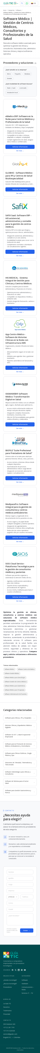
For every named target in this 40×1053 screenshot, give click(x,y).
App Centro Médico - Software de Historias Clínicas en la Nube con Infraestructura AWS (16, 338)
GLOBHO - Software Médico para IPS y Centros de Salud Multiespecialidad (18, 175)
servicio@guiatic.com (10, 1034)
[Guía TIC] (10, 3)
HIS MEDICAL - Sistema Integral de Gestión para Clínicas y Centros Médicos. (18, 280)
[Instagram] (22, 970)
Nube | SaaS (11, 88)
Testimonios (7, 1011)
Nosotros (6, 1007)
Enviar (26, 930)
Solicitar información (20, 147)
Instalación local (12, 92)
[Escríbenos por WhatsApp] (27, 3)
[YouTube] (25, 970)
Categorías (11, 10)
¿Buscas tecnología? (10, 984)
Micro (9, 74)
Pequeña (18, 74)
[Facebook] (12, 970)
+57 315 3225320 (9, 1031)
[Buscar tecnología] (22, 3)
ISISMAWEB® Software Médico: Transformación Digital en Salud (17, 396)
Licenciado (22, 88)
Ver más (20, 151)
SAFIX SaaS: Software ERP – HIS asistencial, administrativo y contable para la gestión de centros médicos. (18, 221)
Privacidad (6, 1014)
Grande (9, 78)
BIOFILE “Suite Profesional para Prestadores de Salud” (18, 452)
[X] (16, 970)
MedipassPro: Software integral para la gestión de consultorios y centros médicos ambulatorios (18, 508)
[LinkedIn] (19, 970)
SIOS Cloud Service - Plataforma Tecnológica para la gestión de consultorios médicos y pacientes (19, 568)
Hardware (25, 984)
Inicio (4, 10)
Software (18, 10)
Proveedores (7, 987)
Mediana (27, 74)
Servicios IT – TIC (27, 993)
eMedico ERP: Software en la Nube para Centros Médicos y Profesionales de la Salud (19, 119)
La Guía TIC (7, 1004)
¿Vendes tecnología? (10, 980)
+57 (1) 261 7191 (9, 1027)
